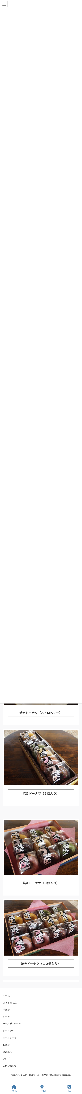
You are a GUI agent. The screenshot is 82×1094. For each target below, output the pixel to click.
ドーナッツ (8, 1030)
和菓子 (6, 1044)
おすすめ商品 (10, 1002)
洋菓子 (6, 1009)
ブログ (6, 1058)
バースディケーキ (12, 1023)
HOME (14, 1091)
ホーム (6, 995)
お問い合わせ (10, 1065)
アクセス (42, 1091)
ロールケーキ (10, 1037)
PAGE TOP (76, 1076)
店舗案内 (7, 1051)
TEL (69, 1091)
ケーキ (6, 1016)
